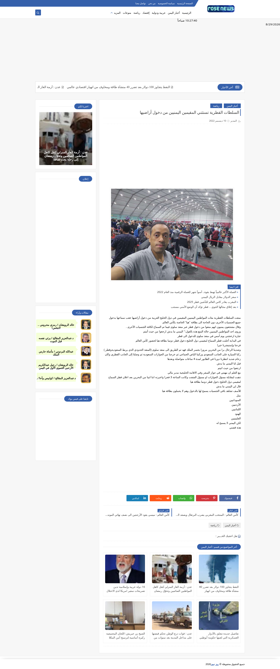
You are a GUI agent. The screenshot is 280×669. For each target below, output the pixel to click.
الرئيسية (186, 12)
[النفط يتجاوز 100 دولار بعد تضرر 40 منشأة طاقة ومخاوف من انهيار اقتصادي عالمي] (219, 569)
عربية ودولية (159, 12)
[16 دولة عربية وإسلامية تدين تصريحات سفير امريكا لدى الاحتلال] (125, 569)
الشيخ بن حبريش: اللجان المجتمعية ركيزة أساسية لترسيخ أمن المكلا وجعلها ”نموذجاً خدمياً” (125, 635)
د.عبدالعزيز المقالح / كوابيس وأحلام (56, 378)
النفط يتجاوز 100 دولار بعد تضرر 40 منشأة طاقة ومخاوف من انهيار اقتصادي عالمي (133, 87)
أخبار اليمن (174, 12)
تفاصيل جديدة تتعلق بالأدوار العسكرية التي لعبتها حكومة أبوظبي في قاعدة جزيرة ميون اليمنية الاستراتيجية (219, 635)
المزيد (117, 12)
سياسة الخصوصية (166, 3)
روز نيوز (215, 664)
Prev (38, 379)
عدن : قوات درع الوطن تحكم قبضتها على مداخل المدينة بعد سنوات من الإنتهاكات (172, 635)
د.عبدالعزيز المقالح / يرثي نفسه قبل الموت (56, 339)
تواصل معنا (140, 3)
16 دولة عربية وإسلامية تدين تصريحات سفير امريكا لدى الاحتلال (125, 589)
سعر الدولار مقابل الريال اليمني (218, 297)
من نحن (151, 3)
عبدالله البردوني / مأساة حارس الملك (56, 352)
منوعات (127, 12)
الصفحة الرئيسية (185, 3)
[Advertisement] (140, 52)
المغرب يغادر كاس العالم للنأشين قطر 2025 (211, 302)
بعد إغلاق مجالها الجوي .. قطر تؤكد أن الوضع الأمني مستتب (203, 307)
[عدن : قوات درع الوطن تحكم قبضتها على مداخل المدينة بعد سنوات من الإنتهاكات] (172, 615)
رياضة (137, 12)
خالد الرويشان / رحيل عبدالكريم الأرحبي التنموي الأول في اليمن (56, 365)
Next (241, 379)
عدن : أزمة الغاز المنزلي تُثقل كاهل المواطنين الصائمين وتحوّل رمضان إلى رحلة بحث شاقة (172, 589)
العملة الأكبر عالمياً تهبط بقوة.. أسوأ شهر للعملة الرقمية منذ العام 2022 (196, 292)
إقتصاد (146, 12)
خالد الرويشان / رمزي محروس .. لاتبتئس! (56, 325)
